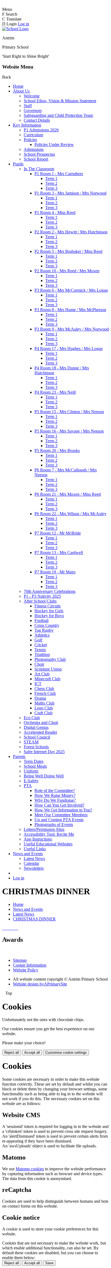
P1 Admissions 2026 (41, 130)
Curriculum (33, 134)
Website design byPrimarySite (40, 984)
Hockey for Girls (48, 610)
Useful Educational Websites (48, 844)
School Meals (35, 766)
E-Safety (31, 781)
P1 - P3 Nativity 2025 (42, 596)
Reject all (11, 1053)
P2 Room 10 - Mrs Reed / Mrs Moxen (66, 270)
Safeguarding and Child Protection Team (58, 115)
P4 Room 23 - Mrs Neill (55, 392)
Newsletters (34, 868)
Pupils (18, 164)
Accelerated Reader (40, 732)
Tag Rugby (44, 630)
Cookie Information (29, 965)
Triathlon (42, 654)
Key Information (27, 125)
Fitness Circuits (47, 606)
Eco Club (32, 717)
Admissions (34, 149)
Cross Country (46, 625)
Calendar (31, 863)
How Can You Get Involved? (59, 805)
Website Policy (25, 970)
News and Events (28, 853)
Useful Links (35, 849)
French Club (45, 693)
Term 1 (51, 178)
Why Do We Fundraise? (55, 800)
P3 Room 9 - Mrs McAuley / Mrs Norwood (71, 329)
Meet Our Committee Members (61, 815)
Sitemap (20, 960)
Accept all (32, 1053)
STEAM (31, 742)
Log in (23, 24)
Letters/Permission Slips (44, 829)
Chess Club (44, 688)
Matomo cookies (30, 1169)
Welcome (32, 96)
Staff (28, 105)
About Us (21, 91)
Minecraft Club (47, 679)
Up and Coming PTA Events (59, 819)
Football (41, 620)
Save (49, 1263)
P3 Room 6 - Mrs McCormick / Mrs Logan (71, 290)
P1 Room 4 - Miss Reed (54, 212)
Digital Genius (36, 727)
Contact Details (37, 120)
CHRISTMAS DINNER (34, 919)
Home (18, 86)
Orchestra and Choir (41, 722)
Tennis (40, 649)
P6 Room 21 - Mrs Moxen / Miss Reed (67, 494)
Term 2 (51, 183)
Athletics (42, 635)
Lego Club (43, 708)
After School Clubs (40, 601)
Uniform (31, 771)
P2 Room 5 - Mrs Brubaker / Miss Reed (68, 251)
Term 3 (51, 188)
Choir (39, 664)
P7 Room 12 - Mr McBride (57, 533)
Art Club (42, 674)
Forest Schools (36, 747)
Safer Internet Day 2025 (44, 751)
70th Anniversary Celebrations (49, 591)
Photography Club (50, 659)
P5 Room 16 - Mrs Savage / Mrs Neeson (69, 431)
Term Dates (33, 761)
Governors (33, 110)
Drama (40, 698)
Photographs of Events (53, 824)
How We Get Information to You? (63, 810)
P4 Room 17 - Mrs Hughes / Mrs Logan (68, 348)
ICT (37, 683)
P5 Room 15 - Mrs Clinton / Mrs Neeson (69, 411)
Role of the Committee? (54, 790)
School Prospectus (39, 154)
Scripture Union (48, 669)
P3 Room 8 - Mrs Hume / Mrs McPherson (70, 309)
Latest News (34, 858)
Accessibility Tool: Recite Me (49, 834)
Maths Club (44, 703)
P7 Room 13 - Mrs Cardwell (58, 552)
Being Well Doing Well (44, 776)
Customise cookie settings (66, 1053)
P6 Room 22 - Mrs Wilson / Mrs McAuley (70, 513)
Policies (30, 139)
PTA (28, 785)
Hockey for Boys (49, 615)
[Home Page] (15, 28)
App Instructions (38, 839)
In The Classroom (39, 168)
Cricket (40, 645)
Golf (38, 640)
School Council (37, 737)
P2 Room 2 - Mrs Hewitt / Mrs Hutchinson (70, 232)
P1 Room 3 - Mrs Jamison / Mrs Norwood (70, 193)
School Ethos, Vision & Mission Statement (60, 100)
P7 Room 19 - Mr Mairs (54, 572)
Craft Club (43, 713)
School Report (36, 159)
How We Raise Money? (54, 795)
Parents (19, 756)
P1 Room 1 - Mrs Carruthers (58, 173)
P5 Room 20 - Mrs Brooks (57, 450)
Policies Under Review (54, 144)
